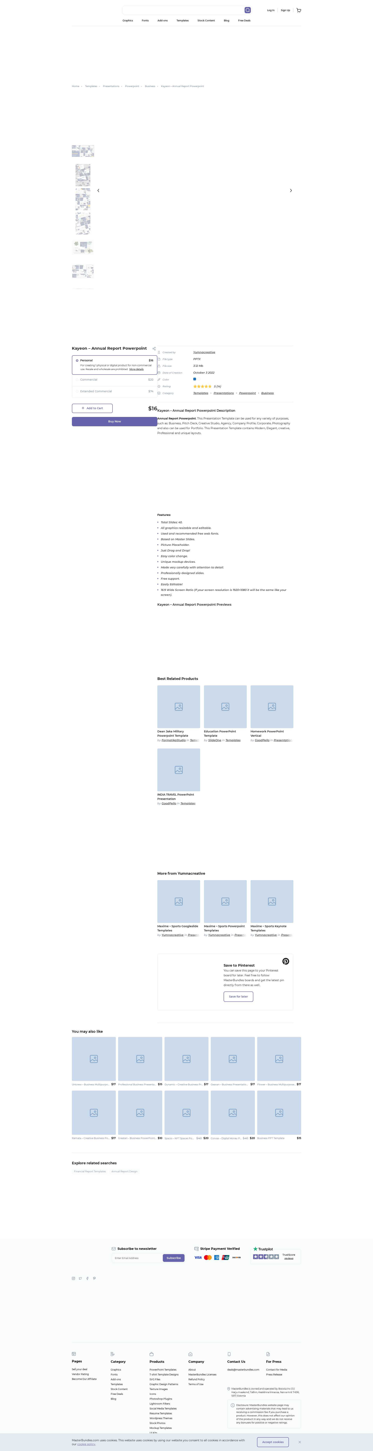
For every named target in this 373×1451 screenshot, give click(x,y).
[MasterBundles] (84, 10)
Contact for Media (276, 1369)
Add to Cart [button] (95, 408)
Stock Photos (157, 1423)
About (192, 1369)
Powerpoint (247, 393)
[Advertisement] (186, 53)
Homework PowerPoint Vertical (267, 733)
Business (267, 393)
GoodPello (262, 740)
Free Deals (244, 20)
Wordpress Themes (161, 1418)
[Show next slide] (291, 190)
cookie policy (86, 1444)
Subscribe (174, 1258)
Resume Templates (161, 1413)
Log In (271, 10)
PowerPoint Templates (163, 1369)
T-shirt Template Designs (164, 1374)
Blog (226, 20)
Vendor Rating (80, 1374)
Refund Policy (196, 1379)
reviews (288, 1258)
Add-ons (163, 20)
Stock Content (206, 20)
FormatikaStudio (174, 740)
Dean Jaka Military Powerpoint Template (172, 733)
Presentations (224, 393)
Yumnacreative (204, 352)
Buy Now (114, 421)
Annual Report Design (124, 1171)
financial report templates (90, 1171)
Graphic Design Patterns (164, 1384)
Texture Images (159, 1389)
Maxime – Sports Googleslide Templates (177, 928)
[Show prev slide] (98, 190)
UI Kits (153, 1432)
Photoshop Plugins (161, 1398)
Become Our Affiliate (84, 1379)
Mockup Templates (161, 1428)
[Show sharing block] (154, 348)
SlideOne (214, 740)
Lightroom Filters (160, 1403)
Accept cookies (273, 1442)
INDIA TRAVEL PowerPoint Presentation (175, 797)
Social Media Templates (163, 1408)
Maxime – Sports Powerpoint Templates (224, 928)
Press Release (274, 1374)
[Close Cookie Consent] (300, 1442)
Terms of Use (195, 1384)
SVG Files (155, 1379)
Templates (183, 20)
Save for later (238, 996)
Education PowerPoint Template (220, 733)
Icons (153, 1393)
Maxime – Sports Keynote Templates (269, 928)
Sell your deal (79, 1369)
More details (136, 369)
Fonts (145, 20)
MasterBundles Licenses (202, 1374)
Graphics (128, 20)
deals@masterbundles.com (243, 1369)
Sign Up (285, 10)
